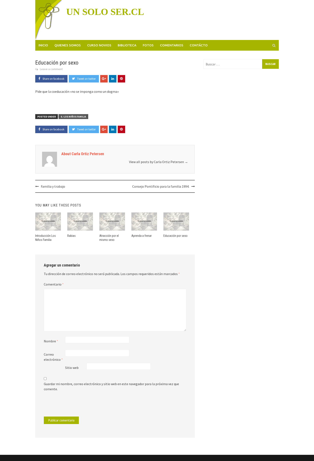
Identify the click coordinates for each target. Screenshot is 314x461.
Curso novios (99, 45)
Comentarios (171, 45)
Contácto (199, 45)
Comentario (54, 284)
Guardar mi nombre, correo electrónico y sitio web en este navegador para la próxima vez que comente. (111, 386)
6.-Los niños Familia (73, 116)
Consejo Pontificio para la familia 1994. (160, 186)
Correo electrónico (53, 357)
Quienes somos (67, 45)
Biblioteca (127, 45)
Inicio (43, 45)
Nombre (51, 341)
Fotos (148, 45)
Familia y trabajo (53, 186)
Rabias (71, 235)
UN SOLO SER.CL (105, 12)
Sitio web (72, 367)
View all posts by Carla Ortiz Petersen (158, 162)
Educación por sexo (175, 235)
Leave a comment (51, 69)
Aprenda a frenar (141, 235)
